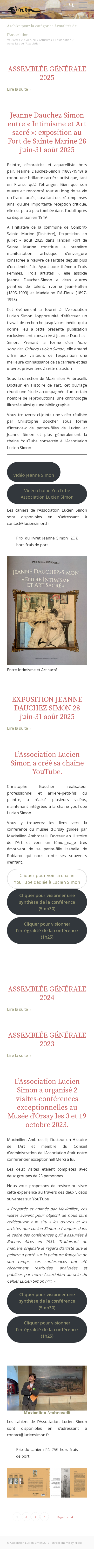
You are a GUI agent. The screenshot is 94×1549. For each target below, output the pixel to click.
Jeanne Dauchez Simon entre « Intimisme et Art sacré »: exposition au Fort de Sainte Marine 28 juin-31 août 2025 (47, 133)
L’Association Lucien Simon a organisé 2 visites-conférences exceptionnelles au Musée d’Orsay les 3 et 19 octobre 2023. (47, 1103)
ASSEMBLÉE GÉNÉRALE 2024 (47, 994)
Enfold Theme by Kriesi (67, 1542)
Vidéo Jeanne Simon (33, 475)
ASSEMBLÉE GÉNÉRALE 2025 (47, 73)
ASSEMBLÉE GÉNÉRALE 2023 (47, 1040)
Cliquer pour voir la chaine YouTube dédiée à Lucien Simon (47, 878)
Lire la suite (17, 89)
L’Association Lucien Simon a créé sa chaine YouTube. (47, 763)
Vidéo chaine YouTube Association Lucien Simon (47, 494)
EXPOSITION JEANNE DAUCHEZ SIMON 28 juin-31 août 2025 (47, 708)
